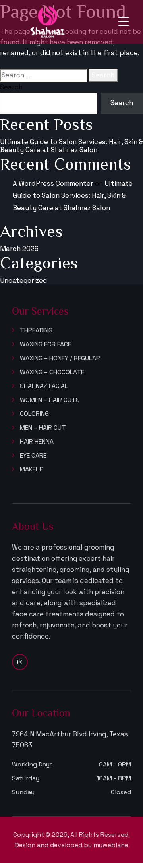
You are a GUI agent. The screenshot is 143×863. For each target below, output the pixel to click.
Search (11, 87)
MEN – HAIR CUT (43, 428)
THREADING (36, 330)
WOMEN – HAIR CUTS (50, 400)
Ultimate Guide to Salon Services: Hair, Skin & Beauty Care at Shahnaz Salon (71, 146)
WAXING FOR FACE (45, 344)
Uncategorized (23, 280)
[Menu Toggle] (123, 21)
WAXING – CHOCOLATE (52, 372)
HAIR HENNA (37, 442)
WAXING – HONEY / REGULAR (60, 358)
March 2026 (19, 249)
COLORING (34, 414)
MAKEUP (32, 469)
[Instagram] (20, 662)
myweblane (110, 845)
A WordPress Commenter (53, 183)
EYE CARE (33, 455)
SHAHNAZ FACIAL (44, 386)
